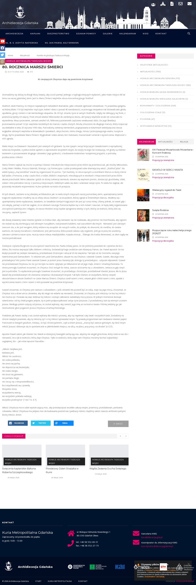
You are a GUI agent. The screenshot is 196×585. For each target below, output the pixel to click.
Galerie (107, 33)
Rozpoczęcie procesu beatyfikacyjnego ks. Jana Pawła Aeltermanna (107, 472)
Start (38, 581)
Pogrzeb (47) (147, 119)
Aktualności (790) (150, 71)
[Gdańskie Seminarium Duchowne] (165, 566)
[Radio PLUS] (144, 566)
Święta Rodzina (160, 210)
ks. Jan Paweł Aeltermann (62, 43)
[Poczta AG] (180, 4)
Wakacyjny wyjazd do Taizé (166, 190)
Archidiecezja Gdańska (20, 23)
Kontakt (161, 33)
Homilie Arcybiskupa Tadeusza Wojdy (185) (165, 85)
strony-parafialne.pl (185, 581)
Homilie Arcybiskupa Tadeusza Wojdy (53, 55)
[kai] (100, 566)
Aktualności (25, 55)
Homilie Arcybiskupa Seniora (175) (160, 78)
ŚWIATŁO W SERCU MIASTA (167, 169)
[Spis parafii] (162, 4)
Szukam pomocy (86, 33)
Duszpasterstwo (58, 33)
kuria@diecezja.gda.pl (151, 537)
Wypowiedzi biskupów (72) (156, 126)
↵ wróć (118, 424)
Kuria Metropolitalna (60, 581)
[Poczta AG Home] (190, 4)
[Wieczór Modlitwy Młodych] (122, 566)
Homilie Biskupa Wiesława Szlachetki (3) (164, 99)
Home (10, 55)
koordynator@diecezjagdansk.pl (157, 546)
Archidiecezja (14, 33)
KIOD (146, 33)
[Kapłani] (153, 4)
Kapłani (35, 33)
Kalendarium (127, 33)
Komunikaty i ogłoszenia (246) (158, 105)
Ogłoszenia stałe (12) (152, 112)
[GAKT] (78, 566)
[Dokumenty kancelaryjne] (171, 4)
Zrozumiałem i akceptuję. (154, 577)
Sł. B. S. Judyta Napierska (22, 43)
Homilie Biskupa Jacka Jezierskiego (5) (162, 92)
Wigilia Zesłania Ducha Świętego (64, 468)
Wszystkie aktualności (154, 65)
